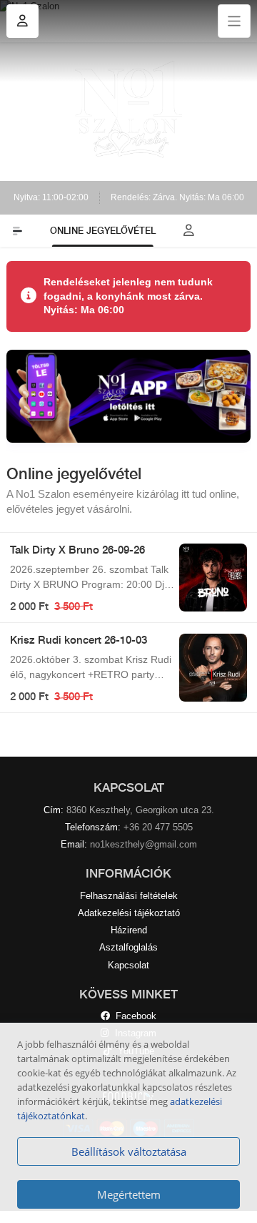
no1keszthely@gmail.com (143, 844)
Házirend (129, 930)
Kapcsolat (128, 965)
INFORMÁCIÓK (128, 873)
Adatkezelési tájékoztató (129, 913)
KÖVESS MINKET (128, 994)
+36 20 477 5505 (158, 827)
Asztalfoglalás (128, 947)
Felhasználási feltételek (129, 895)
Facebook (133, 1016)
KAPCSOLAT (129, 787)
